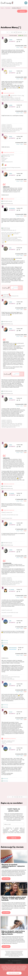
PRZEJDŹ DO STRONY (14, 973)
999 (16, 32)
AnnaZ (10, 712)
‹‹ (7, 32)
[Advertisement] (14, 19)
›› (25, 32)
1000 (19, 32)
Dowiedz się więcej (21, 969)
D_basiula (11, 493)
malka (10, 173)
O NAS (9, 960)
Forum (2, 8)
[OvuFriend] (7, 3)
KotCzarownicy (13, 647)
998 (14, 32)
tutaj (4, 833)
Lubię (21, 47)
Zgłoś (25, 47)
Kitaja (10, 136)
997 (12, 32)
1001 (21, 32)
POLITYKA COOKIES (9, 963)
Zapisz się (13, 837)
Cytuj (17, 47)
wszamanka (12, 208)
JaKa (10, 247)
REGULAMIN (18, 963)
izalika (10, 39)
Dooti (10, 71)
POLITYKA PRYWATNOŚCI (16, 960)
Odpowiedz (22, 11)
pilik (10, 620)
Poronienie (7, 8)
